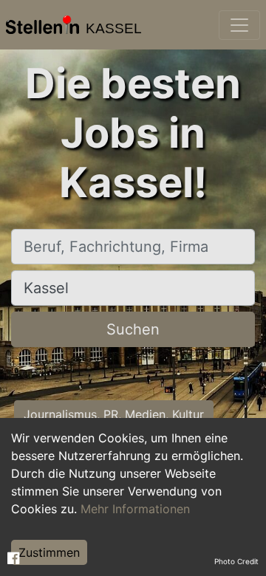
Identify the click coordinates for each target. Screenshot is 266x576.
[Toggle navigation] (239, 25)
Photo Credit (236, 561)
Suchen (133, 329)
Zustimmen (49, 552)
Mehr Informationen (135, 508)
